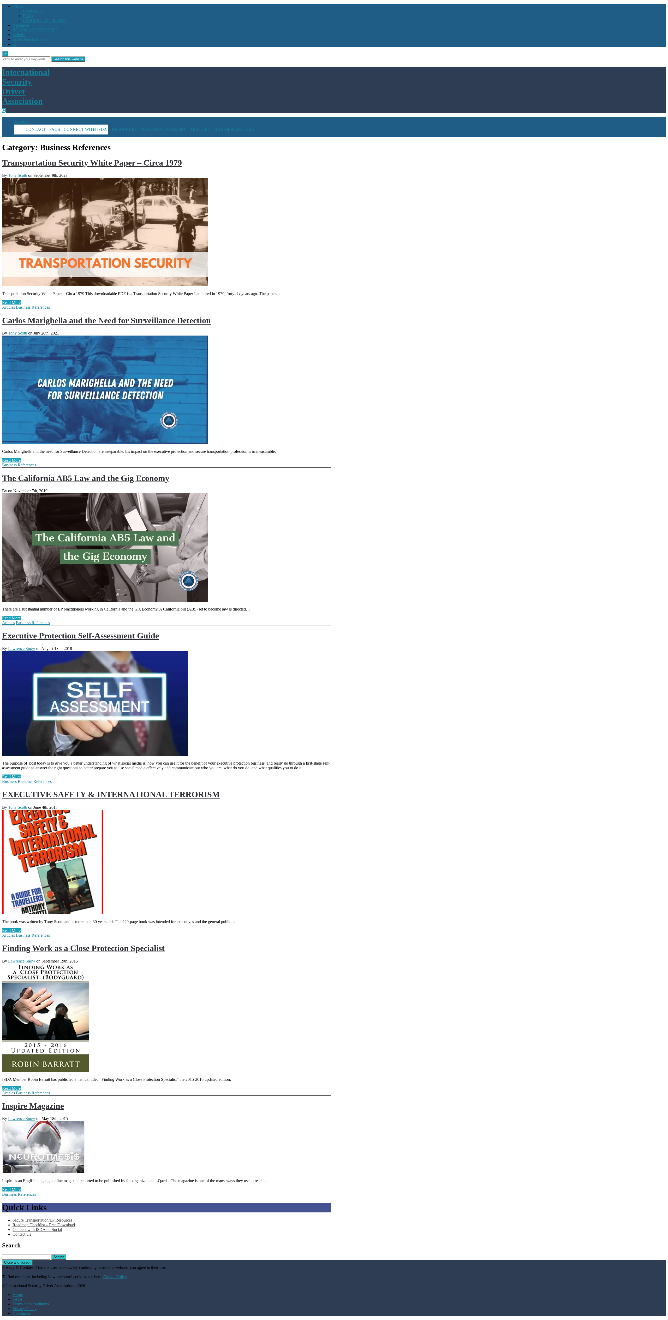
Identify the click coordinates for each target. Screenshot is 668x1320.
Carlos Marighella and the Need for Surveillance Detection (106, 320)
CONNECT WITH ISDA (44, 20)
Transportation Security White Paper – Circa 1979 (92, 162)
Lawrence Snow (21, 648)
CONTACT (33, 11)
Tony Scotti (17, 175)
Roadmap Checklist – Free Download (44, 1225)
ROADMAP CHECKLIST (35, 30)
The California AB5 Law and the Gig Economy (85, 478)
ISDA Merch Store (28, 39)
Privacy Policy (25, 1308)
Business (9, 781)
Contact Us (22, 1234)
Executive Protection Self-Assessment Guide (80, 635)
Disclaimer (21, 1313)
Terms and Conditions (31, 1304)
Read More (11, 302)
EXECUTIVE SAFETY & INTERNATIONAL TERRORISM (111, 794)
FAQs (28, 16)
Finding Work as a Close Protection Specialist (83, 948)
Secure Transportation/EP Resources (42, 1220)
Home (18, 1294)
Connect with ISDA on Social (37, 1229)
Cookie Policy (115, 1277)
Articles (19, 34)
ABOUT (20, 6)
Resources (21, 25)
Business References (33, 307)
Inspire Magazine (33, 1106)
